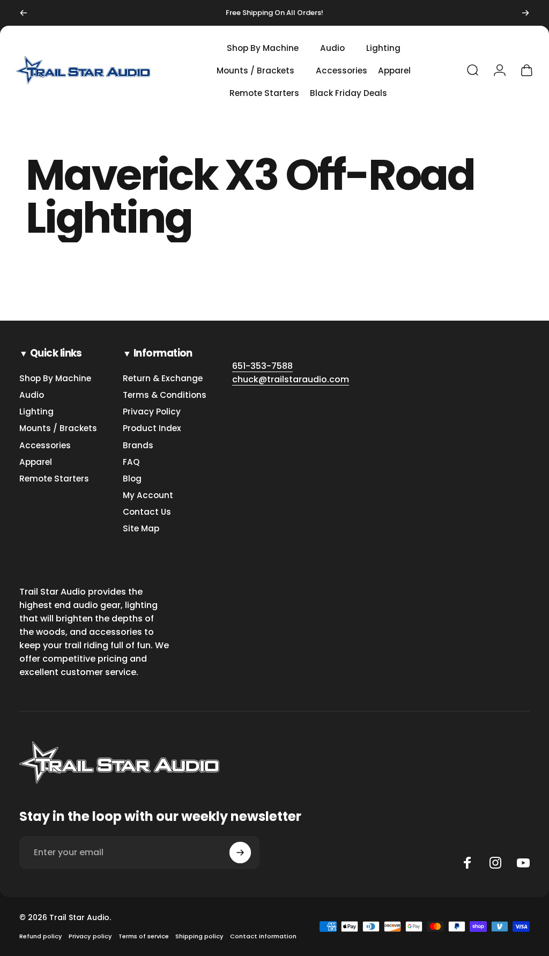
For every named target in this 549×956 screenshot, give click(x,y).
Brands (138, 445)
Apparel (35, 462)
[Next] (525, 13)
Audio (31, 395)
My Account (148, 495)
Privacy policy (90, 936)
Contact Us (147, 512)
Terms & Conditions (164, 395)
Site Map (141, 528)
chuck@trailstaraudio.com (290, 379)
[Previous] (23, 13)
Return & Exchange (163, 378)
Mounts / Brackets (58, 428)
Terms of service (143, 936)
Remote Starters (54, 478)
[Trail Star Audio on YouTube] (523, 862)
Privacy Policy (152, 411)
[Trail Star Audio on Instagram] (495, 862)
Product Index (152, 428)
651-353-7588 (262, 366)
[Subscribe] (240, 852)
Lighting (36, 411)
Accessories (45, 445)
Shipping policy (199, 936)
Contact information (263, 936)
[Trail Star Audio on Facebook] (467, 862)
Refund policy (40, 936)
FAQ (131, 462)
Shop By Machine (55, 378)
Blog (132, 478)
